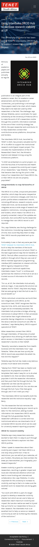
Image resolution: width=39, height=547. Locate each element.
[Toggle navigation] (35, 6)
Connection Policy (12, 539)
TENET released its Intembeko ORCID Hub (17, 245)
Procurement (27, 539)
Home (3, 19)
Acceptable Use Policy (18, 537)
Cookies (19, 542)
